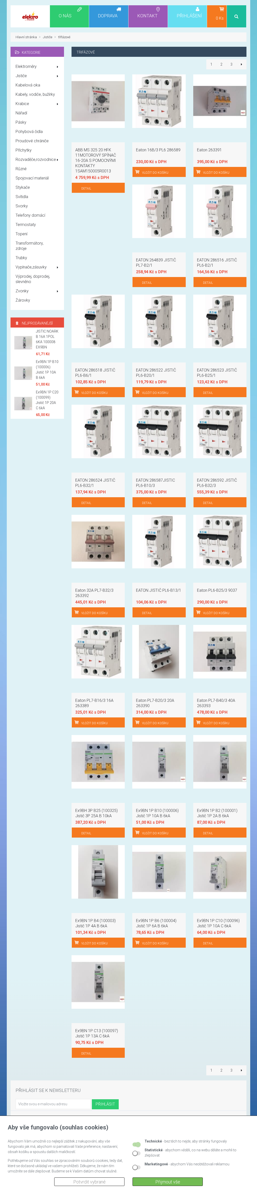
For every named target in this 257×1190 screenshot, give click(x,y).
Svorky (22, 206)
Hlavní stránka (26, 37)
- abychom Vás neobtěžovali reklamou (187, 1164)
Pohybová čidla (29, 131)
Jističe (21, 75)
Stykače (23, 187)
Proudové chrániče (32, 141)
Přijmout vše (167, 1181)
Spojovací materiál (32, 178)
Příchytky (24, 150)
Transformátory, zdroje (29, 246)
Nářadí (21, 113)
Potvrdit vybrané (89, 1181)
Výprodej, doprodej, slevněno (33, 279)
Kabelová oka (28, 85)
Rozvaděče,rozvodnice (36, 159)
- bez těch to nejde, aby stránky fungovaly (186, 1141)
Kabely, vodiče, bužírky (35, 94)
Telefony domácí (30, 215)
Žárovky (23, 300)
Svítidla (22, 196)
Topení (21, 234)
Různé (21, 168)
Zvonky (22, 291)
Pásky (21, 122)
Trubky (21, 257)
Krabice (22, 103)
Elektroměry (26, 66)
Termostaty (26, 224)
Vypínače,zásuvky (31, 267)
